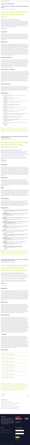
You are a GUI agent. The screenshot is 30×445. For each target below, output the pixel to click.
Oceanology (2, 131)
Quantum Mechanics (12, 253)
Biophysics (6, 128)
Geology (26, 389)
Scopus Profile (4, 29)
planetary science (15, 131)
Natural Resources (11, 390)
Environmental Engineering (4, 384)
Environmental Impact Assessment (5, 386)
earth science (14, 383)
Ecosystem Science (7, 129)
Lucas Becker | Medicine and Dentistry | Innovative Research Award (10, 403)
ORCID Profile (4, 286)
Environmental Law (12, 386)
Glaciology (5, 130)
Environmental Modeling (7, 386)
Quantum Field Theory (6, 253)
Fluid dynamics (11, 251)
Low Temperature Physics (25, 251)
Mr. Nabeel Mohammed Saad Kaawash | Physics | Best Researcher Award (14, 137)
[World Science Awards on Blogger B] (18, 419)
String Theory (21, 254)
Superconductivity (26, 254)
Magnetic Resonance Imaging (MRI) (5, 252)
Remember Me (18, 435)
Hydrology (8, 130)
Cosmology (23, 128)
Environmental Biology (19, 383)
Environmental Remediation (11, 388)
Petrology (9, 131)
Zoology (2, 132)
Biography (5, 250)
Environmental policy (23, 387)
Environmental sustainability (11, 389)
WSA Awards (17, 422)
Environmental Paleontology (21, 386)
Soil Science (22, 131)
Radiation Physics (21, 253)
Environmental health (19, 385)
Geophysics (2, 130)
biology (4, 128)
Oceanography (26, 130)
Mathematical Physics (13, 252)
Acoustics (10, 250)
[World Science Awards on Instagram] (20, 419)
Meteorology (18, 130)
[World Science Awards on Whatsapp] (27, 419)
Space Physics (12, 254)
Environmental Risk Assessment (20, 388)
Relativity (25, 253)
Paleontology (6, 131)
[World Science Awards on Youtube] (25, 419)
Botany (9, 128)
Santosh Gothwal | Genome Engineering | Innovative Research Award (10, 406)
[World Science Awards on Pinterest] (16, 419)
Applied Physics (14, 250)
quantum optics (17, 253)
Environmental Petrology (4, 387)
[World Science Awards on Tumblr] (22, 419)
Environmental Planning (17, 387)
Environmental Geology (20, 129)
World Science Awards (6, 1)
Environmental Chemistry (14, 129)
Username (18, 429)
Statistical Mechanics (17, 254)
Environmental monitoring (14, 386)
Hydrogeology (7, 390)
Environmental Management (19, 386)
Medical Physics (18, 252)
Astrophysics (18, 250)
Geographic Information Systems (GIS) (20, 389)
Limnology (11, 130)
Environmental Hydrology (25, 385)
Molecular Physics (23, 252)
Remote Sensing (16, 390)
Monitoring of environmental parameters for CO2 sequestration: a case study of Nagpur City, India (14, 366)
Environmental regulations (4, 388)
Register (16, 439)
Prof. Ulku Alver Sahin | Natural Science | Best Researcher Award (14, 7)
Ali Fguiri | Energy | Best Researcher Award (6, 401)
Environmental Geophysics (4, 385)
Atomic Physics (22, 250)
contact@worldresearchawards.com (5, 432)
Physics (11, 131)
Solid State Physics (7, 254)
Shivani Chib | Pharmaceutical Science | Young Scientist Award (9, 408)
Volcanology (25, 131)
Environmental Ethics (11, 384)
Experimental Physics (6, 251)
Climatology (14, 128)
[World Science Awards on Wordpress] (23, 419)
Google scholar (4, 285)
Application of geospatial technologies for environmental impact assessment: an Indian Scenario (13, 369)
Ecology (4, 129)
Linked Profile (4, 162)
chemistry (11, 128)
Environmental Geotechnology (12, 385)
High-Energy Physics (19, 251)
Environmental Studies (4, 389)
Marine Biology (15, 130)
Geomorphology (3, 390)
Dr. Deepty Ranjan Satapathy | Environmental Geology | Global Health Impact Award (14, 260)
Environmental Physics (11, 387)
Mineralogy (22, 130)
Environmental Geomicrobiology (25, 384)
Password (18, 432)
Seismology (19, 131)
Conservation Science (19, 128)
